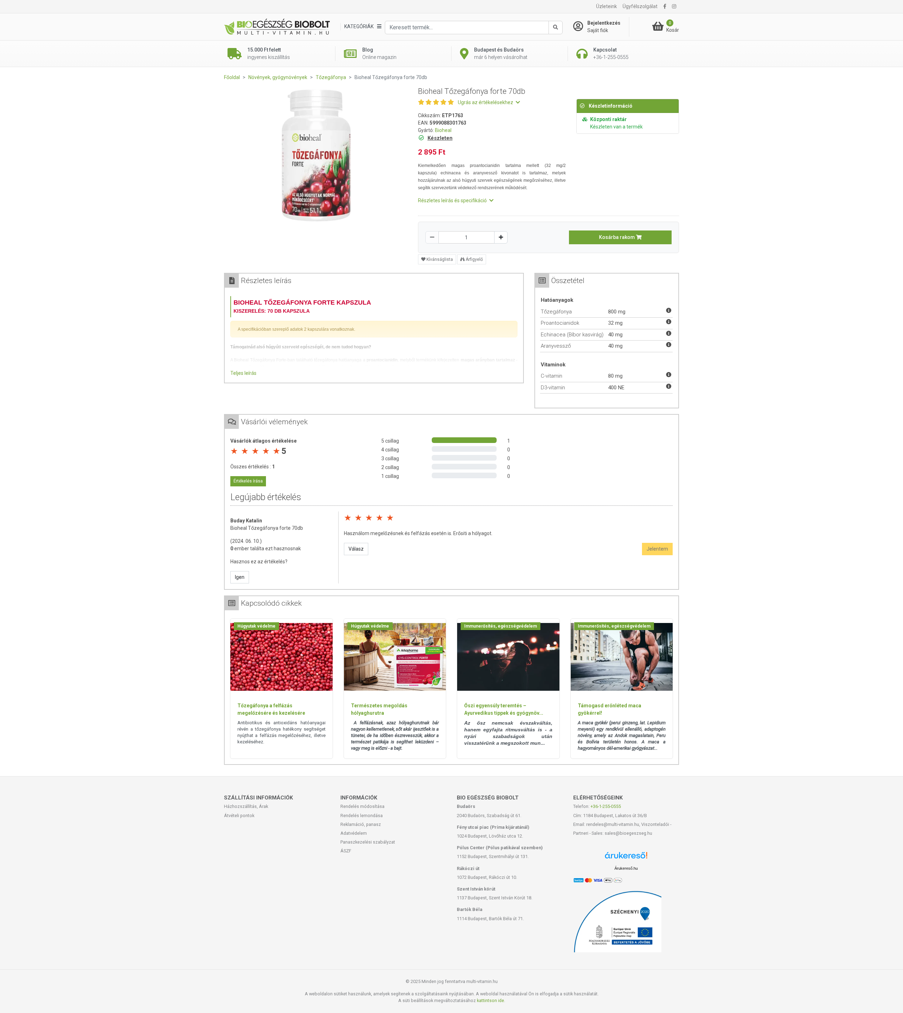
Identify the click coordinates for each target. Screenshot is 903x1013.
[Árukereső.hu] (626, 858)
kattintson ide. (491, 1000)
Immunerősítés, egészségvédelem (500, 626)
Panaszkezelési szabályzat (367, 842)
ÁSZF (345, 850)
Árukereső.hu (626, 868)
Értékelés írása (248, 481)
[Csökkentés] (432, 237)
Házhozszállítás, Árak (246, 806)
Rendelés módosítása (362, 806)
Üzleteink (606, 6)
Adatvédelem (353, 833)
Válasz (356, 549)
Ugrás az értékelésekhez (486, 102)
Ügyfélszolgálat (640, 6)
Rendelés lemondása (361, 815)
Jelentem (657, 549)
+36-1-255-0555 (605, 806)
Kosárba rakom (617, 237)
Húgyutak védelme (256, 626)
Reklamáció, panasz (360, 824)
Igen (239, 577)
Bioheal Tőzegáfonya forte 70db (266, 528)
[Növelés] (501, 237)
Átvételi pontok (239, 815)
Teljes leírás (243, 373)
